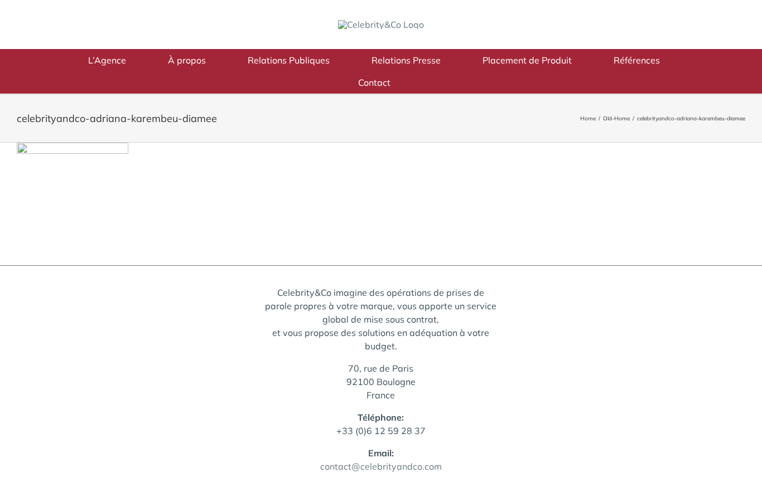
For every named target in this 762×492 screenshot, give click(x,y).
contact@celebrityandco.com (381, 466)
